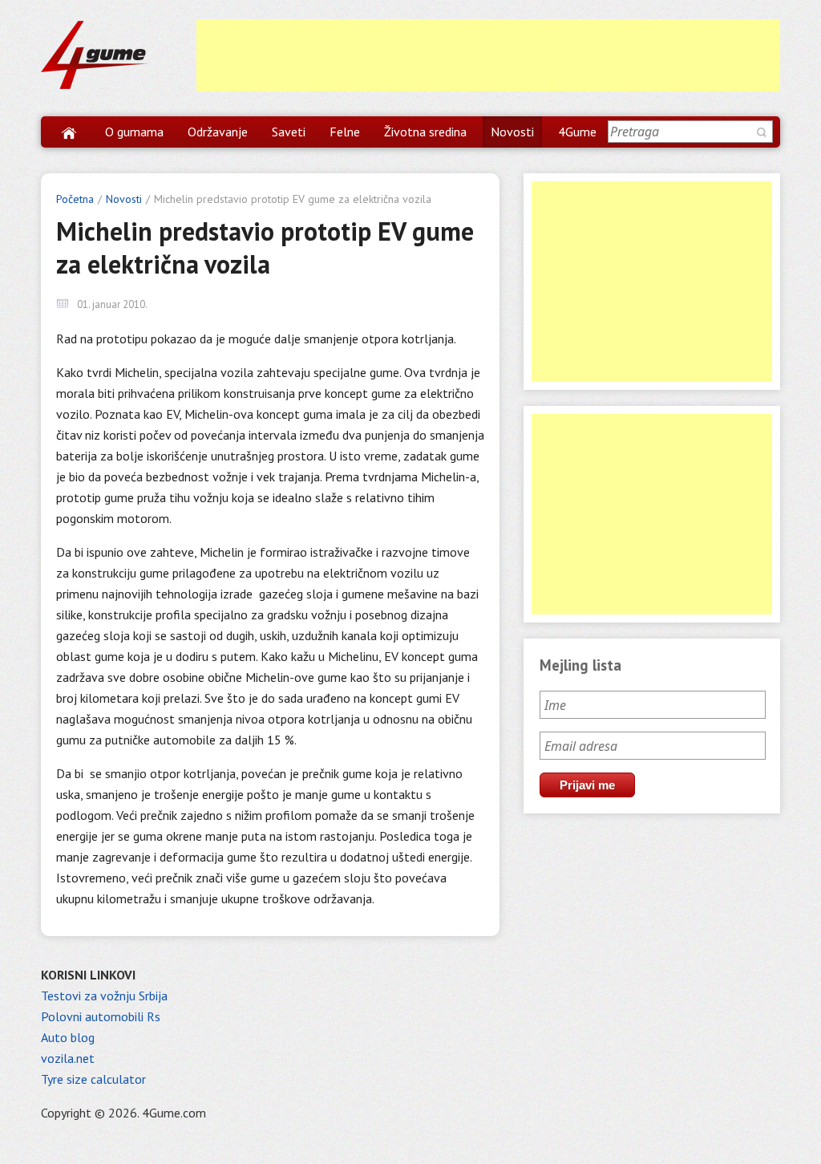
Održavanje (218, 132)
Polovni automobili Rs (100, 1016)
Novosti (512, 132)
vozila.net (68, 1058)
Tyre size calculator (93, 1079)
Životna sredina (425, 132)
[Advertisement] (488, 55)
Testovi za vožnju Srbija (104, 996)
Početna (75, 199)
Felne (345, 132)
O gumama (134, 132)
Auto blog (68, 1037)
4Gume (577, 132)
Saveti (288, 132)
